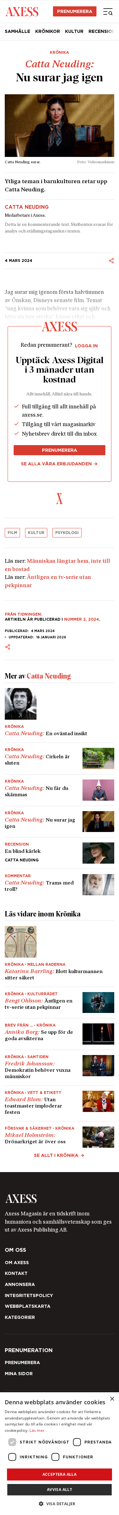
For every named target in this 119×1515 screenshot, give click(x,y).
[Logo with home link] (59, 1199)
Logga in (86, 345)
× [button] (111, 1399)
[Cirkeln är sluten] (59, 758)
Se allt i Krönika (56, 1155)
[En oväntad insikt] (59, 712)
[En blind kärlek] (59, 853)
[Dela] (111, 261)
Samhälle (17, 31)
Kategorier (20, 1317)
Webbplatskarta (27, 1306)
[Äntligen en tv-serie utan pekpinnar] (59, 1002)
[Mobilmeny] (108, 11)
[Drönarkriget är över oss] (59, 1134)
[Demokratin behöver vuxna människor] (59, 1067)
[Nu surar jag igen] (59, 821)
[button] (59, 1504)
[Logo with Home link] (22, 11)
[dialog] (59, 1453)
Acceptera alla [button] (60, 1474)
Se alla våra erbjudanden (56, 463)
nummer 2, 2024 (81, 619)
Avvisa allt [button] (59, 1489)
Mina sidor (19, 1373)
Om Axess (17, 1262)
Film (12, 532)
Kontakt (16, 1273)
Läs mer (37, 1430)
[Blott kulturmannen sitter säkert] (59, 954)
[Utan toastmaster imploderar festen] (59, 1103)
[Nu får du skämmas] (59, 790)
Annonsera (20, 1284)
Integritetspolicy (29, 1295)
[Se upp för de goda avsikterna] (59, 1034)
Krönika (59, 52)
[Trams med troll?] (59, 882)
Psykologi (67, 532)
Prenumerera (74, 11)
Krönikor (47, 31)
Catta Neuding (27, 207)
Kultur (74, 31)
